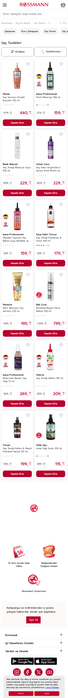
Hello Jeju (41, 445)
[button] (62, 5)
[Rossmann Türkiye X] (39, 672)
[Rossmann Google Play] (22, 661)
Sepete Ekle (17, 123)
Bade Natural (10, 164)
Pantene (7, 304)
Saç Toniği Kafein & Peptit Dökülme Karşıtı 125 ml (17, 450)
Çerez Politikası (52, 687)
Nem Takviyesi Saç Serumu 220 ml (13, 309)
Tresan (6, 445)
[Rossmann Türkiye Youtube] (49, 672)
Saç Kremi (50, 31)
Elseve (6, 94)
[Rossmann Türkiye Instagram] (17, 672)
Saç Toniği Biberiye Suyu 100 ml (17, 169)
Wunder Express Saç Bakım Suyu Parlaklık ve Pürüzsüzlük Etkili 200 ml (16, 239)
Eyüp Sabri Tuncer (46, 234)
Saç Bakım (39, 23)
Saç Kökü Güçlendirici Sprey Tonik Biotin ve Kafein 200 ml (48, 169)
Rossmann (6, 23)
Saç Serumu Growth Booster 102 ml (14, 99)
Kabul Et (21, 693)
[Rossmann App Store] (45, 661)
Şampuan (10, 31)
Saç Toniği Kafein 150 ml (49, 378)
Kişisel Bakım (23, 23)
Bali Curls (41, 304)
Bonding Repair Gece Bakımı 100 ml (48, 309)
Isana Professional (46, 94)
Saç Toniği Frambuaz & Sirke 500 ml (49, 239)
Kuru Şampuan (29, 31)
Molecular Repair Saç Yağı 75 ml (15, 380)
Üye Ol (33, 620)
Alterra (40, 375)
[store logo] (34, 4)
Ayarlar (46, 693)
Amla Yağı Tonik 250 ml (49, 448)
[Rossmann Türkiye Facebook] (28, 672)
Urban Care (42, 164)
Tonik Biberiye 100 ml (48, 97)
